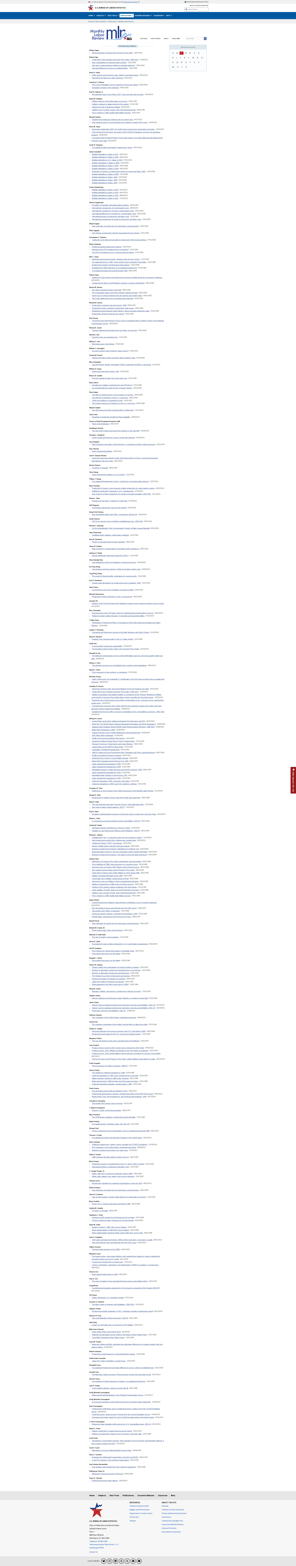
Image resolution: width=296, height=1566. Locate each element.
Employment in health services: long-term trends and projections (116, 798)
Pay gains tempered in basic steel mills (106, 290)
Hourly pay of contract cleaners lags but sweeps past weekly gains (117, 296)
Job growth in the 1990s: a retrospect (106, 911)
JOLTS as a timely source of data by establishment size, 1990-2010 (117, 521)
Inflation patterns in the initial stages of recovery (110, 101)
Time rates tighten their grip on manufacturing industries (113, 298)
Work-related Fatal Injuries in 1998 (105, 1274)
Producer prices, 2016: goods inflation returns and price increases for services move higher (126, 1053)
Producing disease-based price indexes (107, 247)
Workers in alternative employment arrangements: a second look (116, 970)
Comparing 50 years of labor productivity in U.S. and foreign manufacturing (120, 944)
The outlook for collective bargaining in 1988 (108, 1073)
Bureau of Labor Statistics (97, 21)
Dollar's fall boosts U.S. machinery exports (108, 1298)
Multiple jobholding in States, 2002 (104, 183)
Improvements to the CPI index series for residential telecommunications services (123, 613)
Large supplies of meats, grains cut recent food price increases (115, 890)
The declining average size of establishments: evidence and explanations (119, 665)
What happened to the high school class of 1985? (110, 984)
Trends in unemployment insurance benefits (108, 542)
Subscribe (205, 5)
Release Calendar (195, 5)
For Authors (156, 38)
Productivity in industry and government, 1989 (109, 305)
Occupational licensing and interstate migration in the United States (117, 1138)
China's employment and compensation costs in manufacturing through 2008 (121, 1131)
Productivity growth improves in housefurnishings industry (113, 1354)
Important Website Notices (173, 1524)
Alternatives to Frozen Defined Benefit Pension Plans (112, 1450)
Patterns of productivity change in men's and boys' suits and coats (117, 1434)
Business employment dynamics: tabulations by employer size (115, 849)
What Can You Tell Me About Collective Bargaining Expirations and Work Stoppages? (124, 724)
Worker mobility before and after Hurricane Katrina (111, 846)
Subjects (102, 1495)
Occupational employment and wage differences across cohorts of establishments (123, 1368)
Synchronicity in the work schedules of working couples (113, 590)
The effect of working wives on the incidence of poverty (112, 395)
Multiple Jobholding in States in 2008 (105, 163)
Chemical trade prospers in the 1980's (106, 1249)
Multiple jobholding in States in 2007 (105, 166)
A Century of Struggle (100, 468)
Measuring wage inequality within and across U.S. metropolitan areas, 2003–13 (121, 1424)
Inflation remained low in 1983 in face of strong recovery (113, 884)
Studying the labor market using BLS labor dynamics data (113, 358)
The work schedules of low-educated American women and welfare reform (120, 1281)
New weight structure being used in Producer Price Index (113, 870)
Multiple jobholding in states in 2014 (105, 192)
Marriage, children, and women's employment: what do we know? (116, 991)
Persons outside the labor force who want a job (109, 378)
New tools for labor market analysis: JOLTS (108, 807)
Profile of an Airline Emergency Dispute (106, 755)
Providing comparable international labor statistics (110, 205)
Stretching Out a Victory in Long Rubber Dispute (110, 758)
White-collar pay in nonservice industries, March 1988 (112, 1174)
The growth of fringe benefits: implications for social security (114, 576)
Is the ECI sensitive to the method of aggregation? (110, 1460)
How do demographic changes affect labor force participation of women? (119, 1197)
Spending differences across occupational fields (110, 68)
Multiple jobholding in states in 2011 (105, 154)
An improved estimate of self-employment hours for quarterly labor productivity (121, 1402)
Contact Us (93, 1552)
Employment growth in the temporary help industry (111, 265)
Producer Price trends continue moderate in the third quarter (114, 887)
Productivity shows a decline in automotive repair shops (113, 308)
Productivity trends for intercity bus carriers (108, 314)
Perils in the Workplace (100, 424)
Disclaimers (166, 1517)
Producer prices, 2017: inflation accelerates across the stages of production (120, 1051)
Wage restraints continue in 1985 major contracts (110, 1078)
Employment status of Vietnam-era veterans (108, 979)
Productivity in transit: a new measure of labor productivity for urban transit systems (123, 488)
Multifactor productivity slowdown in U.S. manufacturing (113, 491)
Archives (143, 38)
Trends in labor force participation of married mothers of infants (115, 967)
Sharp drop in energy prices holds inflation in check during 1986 (115, 873)
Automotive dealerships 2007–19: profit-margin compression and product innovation (123, 129)
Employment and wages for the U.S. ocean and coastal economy (116, 1034)
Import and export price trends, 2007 (105, 371)
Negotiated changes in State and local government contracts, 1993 (117, 770)
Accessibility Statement (171, 1532)
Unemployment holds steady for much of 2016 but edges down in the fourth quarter (123, 1417)
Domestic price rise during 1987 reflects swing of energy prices (115, 867)
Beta (173, 1495)
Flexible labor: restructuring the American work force (111, 917)
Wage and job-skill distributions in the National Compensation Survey (117, 1395)
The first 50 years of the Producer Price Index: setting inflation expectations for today (123, 1059)
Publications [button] (126, 15)
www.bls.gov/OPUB (96, 1548)
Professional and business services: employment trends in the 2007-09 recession (122, 1094)
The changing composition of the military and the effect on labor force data (119, 1024)
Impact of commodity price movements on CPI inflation (112, 1325)
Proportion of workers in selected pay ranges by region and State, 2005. (119, 171)
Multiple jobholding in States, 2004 (104, 177)
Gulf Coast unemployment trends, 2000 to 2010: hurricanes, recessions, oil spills (122, 1240)
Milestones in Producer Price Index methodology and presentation (116, 861)
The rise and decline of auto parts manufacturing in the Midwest (115, 1041)
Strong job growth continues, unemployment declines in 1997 (115, 914)
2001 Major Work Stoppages (102, 735)
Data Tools (114, 1495)
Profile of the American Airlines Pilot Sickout (108, 738)
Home (92, 1495)
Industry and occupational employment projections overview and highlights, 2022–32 (123, 1008)
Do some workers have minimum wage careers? (110, 351)
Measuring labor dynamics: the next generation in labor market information (120, 852)
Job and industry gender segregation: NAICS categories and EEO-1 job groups (121, 365)
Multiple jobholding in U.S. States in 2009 (107, 160)
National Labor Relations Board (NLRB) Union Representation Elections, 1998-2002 (123, 727)
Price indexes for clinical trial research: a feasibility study (113, 951)
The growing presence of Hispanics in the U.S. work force (113, 403)
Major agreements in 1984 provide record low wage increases (115, 1081)
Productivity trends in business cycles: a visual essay (112, 597)
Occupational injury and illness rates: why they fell (110, 1124)
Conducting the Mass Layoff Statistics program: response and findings (118, 283)
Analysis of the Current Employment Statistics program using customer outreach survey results (128, 603)
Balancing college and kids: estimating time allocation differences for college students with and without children (126, 1345)
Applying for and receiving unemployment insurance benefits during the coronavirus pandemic (127, 278)
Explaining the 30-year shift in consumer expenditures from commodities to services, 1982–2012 (128, 712)
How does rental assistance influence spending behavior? (113, 65)
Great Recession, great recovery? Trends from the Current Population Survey (121, 1414)
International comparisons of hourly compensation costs (113, 211)
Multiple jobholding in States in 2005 (105, 174)
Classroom (162, 1495)
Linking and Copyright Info (172, 1521)
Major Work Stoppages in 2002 (103, 730)
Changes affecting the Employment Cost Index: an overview (114, 330)
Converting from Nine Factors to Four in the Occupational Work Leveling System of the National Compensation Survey (127, 322)
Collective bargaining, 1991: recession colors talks (111, 781)
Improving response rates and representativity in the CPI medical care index (120, 689)
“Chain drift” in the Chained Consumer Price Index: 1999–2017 (115, 60)
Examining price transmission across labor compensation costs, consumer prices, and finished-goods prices (127, 701)
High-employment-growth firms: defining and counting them (114, 840)
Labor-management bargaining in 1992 (106, 778)
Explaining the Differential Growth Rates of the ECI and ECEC (115, 1457)
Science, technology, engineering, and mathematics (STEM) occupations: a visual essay (125, 1265)
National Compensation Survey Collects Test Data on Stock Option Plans (119, 1335)
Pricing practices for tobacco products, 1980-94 (110, 1066)
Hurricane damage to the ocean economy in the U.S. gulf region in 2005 (119, 1031)
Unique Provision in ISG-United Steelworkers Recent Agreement (116, 733)
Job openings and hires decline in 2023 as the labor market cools (116, 569)
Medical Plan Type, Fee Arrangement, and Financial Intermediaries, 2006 (119, 1097)
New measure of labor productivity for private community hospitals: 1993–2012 (121, 494)
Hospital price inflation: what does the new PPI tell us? (112, 385)
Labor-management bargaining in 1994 (106, 767)
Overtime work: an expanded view (105, 337)
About (166, 38)
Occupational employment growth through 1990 (110, 271)
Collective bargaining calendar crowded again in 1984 (112, 1084)
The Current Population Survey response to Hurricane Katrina (115, 85)
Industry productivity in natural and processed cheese (112, 1431)
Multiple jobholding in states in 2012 (105, 198)
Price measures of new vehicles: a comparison (109, 672)
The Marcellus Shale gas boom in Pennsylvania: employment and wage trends (121, 1375)
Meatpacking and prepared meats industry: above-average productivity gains (121, 311)
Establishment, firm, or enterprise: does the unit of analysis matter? (117, 838)
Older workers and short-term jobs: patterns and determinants (115, 75)
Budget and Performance (140, 1509)
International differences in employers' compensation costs (114, 214)
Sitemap (165, 1506)
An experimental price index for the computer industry (112, 388)
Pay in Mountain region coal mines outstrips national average (115, 293)
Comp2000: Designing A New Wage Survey (108, 1338)
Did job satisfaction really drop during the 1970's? (110, 556)
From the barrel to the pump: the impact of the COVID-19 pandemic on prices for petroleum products (125, 133)
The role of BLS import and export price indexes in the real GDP (116, 431)
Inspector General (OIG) (139, 1506)
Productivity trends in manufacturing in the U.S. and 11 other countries (118, 1164)
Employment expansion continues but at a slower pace (112, 120)
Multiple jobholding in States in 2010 (105, 157)
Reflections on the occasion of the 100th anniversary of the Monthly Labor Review (122, 791)
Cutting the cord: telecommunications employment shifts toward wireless (119, 240)
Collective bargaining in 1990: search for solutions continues (114, 784)
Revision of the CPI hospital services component (110, 250)
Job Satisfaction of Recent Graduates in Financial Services (114, 562)
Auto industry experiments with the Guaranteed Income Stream (115, 233)
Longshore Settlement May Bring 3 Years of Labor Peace (113, 741)
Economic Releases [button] (142, 15)
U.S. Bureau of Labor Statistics (110, 7)
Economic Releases (146, 1495)
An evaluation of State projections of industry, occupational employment (118, 1381)
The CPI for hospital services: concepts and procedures (113, 252)
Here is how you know (130, 2)
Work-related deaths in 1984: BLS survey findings (110, 1230)
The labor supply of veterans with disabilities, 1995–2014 (113, 1304)
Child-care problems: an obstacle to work (107, 400)
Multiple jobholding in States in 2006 (105, 169)
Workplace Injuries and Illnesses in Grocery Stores (111, 828)
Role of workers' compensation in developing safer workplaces (115, 549)
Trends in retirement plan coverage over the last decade (113, 1220)
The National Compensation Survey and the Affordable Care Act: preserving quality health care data (127, 657)
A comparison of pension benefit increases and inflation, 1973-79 (116, 821)
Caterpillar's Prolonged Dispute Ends (106, 750)
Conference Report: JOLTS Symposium (107, 843)
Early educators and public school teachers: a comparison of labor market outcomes (123, 444)
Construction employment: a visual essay (107, 1262)
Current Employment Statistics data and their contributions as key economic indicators (124, 903)
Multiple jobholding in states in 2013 (105, 195)
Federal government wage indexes (105, 1481)
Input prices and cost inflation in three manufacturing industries (115, 881)
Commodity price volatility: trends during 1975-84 (110, 879)
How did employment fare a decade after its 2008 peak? (113, 410)
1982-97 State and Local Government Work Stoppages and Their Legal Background (123, 753)
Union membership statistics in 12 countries (108, 475)
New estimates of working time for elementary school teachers (115, 226)
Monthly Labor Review (126, 21)
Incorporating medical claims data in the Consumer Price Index (115, 649)
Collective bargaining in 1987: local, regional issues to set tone (115, 1076)
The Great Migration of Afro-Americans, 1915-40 (110, 1318)
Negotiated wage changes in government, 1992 (109, 775)
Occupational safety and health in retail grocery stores (112, 148)
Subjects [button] (100, 15)
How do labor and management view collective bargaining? (114, 1467)
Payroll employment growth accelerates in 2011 (110, 1091)
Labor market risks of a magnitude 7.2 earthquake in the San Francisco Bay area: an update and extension (127, 680)
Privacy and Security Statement (174, 1513)
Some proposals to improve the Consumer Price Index (112, 53)
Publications (112, 21)
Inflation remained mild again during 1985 (107, 876)
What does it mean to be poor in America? (107, 1474)
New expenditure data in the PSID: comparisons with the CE (114, 514)
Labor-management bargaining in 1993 (106, 773)
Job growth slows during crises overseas (107, 1103)
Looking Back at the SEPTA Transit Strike (107, 747)
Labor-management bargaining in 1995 (106, 764)
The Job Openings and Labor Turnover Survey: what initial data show (118, 804)
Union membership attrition (102, 451)
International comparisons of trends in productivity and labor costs (116, 219)
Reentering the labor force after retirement (107, 78)
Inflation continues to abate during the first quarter (110, 104)
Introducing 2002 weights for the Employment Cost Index (113, 1217)
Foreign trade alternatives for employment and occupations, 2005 (116, 583)
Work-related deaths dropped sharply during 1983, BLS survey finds (117, 1233)
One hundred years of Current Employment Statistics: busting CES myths (120, 122)
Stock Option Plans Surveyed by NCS (106, 1332)
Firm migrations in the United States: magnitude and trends (114, 1017)
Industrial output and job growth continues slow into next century (116, 259)
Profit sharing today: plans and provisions (107, 930)
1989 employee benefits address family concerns (110, 1157)
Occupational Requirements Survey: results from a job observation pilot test (120, 481)
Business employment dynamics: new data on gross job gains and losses (119, 855)
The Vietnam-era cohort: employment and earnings (111, 976)
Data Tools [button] (112, 15)
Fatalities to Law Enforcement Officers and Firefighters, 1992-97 (116, 831)
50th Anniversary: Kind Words (103, 344)
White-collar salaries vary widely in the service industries (113, 1176)
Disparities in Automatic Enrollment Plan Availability (111, 417)
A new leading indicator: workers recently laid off (110, 1388)
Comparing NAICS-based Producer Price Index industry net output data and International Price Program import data (127, 139)
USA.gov (133, 1521)
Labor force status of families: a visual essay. (109, 1361)
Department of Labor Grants (141, 1513)
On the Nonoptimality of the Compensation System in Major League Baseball (121, 528)
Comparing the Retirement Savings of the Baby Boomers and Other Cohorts (120, 632)
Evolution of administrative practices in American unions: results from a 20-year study (124, 814)
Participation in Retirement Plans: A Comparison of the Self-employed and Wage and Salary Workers (125, 624)
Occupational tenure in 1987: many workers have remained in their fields (119, 262)
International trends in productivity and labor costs (110, 216)
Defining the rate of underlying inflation (106, 107)
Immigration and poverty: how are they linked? (109, 508)
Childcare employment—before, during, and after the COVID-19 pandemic (120, 1144)
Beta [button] (168, 15)
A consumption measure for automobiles (107, 646)
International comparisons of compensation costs (110, 208)
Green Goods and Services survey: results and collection (113, 438)
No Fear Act (134, 1517)
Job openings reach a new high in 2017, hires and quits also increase (118, 94)
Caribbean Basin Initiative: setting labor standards (110, 535)
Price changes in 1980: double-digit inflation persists (111, 113)
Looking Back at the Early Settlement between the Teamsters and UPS (118, 721)
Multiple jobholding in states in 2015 (105, 190)
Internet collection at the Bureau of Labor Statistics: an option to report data (120, 998)
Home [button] (91, 15)
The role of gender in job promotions (105, 937)
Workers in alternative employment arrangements (110, 973)
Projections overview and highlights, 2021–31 (109, 1011)
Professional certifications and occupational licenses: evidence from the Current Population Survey (125, 1410)
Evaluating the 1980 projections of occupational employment (114, 268)
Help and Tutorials (169, 1528)
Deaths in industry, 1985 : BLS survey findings (109, 1227)
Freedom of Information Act (173, 1509)
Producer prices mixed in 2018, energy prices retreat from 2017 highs (118, 1048)
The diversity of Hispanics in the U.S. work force (110, 398)
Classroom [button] (158, 15)
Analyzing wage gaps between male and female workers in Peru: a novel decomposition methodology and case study (124, 459)
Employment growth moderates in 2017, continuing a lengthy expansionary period (122, 1311)
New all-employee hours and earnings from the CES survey (114, 908)
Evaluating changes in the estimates (105, 88)
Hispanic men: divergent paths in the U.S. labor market (112, 639)
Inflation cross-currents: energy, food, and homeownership (114, 110)
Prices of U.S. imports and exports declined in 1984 (111, 1204)
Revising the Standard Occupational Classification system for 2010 (117, 1183)
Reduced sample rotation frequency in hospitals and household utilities (118, 616)
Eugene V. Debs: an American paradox (106, 1110)
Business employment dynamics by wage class (110, 1150)
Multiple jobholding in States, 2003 (104, 180)
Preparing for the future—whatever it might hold (109, 501)
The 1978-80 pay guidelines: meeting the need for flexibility (114, 1117)
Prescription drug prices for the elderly (106, 954)
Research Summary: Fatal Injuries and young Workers (112, 744)
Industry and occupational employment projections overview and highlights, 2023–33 (123, 1005)
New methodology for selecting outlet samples (109, 62)
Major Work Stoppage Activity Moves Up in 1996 (110, 761)
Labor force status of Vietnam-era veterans (108, 982)
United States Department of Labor (197, 2)
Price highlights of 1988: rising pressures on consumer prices (115, 864)
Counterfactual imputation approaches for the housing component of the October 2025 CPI (126, 1288)
